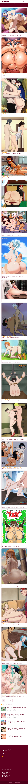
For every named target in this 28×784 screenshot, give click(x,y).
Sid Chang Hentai (17, 233)
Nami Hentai (4, 360)
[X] (6, 750)
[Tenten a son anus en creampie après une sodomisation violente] (3, 729)
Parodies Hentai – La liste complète (6, 763)
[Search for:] (26, 1)
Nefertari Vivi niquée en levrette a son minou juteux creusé (12, 663)
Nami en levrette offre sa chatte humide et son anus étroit (12, 362)
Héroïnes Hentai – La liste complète (6, 770)
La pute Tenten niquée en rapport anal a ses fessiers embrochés (13, 301)
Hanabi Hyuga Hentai (6, 399)
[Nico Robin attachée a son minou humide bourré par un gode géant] (3, 709)
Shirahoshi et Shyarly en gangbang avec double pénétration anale (13, 696)
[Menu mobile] (24, 1)
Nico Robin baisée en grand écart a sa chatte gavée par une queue (13, 115)
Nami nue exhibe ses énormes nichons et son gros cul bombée (12, 586)
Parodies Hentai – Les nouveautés (7, 767)
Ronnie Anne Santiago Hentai (7, 176)
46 (20, 700)
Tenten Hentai (4, 152)
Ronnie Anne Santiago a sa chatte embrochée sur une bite (12, 177)
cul (18, 5)
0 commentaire (15, 710)
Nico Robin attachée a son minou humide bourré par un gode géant (16, 708)
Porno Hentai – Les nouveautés (6, 776)
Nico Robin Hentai (5, 73)
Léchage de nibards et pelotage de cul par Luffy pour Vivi (12, 35)
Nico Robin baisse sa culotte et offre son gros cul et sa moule (12, 209)
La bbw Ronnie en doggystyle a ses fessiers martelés (11, 337)
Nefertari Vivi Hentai (6, 34)
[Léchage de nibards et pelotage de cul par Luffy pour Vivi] (3, 722)
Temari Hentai (4, 623)
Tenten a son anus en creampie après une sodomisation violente (16, 729)
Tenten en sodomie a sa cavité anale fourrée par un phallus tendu (13, 439)
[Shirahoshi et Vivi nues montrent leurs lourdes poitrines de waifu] (3, 715)
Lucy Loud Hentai (17, 467)
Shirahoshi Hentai (5, 695)
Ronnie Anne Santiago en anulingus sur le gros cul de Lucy (12, 468)
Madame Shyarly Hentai (14, 695)
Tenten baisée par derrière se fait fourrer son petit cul (11, 153)
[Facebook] (4, 750)
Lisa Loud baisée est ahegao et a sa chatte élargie (10, 546)
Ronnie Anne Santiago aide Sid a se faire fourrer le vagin (12, 235)
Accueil (3, 758)
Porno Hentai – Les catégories (6, 773)
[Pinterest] (9, 750)
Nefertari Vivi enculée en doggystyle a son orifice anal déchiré (13, 507)
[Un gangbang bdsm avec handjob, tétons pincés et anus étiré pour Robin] (3, 736)
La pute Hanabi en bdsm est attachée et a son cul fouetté (11, 400)
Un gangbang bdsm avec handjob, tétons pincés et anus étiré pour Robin (16, 735)
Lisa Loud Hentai (5, 545)
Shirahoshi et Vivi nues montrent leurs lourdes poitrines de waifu (16, 715)
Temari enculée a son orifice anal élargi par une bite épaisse (12, 624)
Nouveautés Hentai (6, 761)
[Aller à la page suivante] (24, 700)
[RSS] (4, 753)
